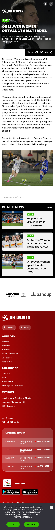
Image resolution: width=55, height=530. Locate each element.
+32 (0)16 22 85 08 (10, 422)
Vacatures (7, 357)
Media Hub (7, 361)
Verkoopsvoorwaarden (12, 385)
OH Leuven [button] (8, 336)
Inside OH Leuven (10, 353)
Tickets (5, 341)
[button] (49, 11)
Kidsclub (6, 349)
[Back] (3, 19)
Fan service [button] (10, 368)
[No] (51, 507)
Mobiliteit (6, 345)
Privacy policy (32, 524)
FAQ (4, 377)
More (50, 207)
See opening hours (26, 442)
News (9, 20)
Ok (13, 524)
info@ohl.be (7, 418)
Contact (6, 373)
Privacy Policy (8, 381)
